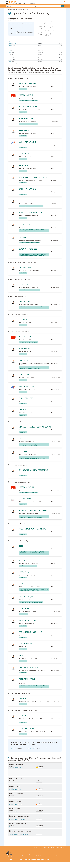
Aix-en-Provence (14, 748)
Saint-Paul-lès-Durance (12, 63)
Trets (9, 54)
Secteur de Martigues (16, 794)
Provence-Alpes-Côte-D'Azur (20, 9)
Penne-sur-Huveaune (12, 43)
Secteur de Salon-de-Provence (19, 816)
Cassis (9, 48)
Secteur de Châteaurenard (18, 823)
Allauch (9, 47)
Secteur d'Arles (15, 808)
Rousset (9, 57)
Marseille (12, 747)
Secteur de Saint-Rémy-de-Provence (21, 831)
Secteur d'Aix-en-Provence (18, 779)
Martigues (29, 747)
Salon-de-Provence (31, 748)
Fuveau (9, 52)
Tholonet (9, 61)
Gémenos (10, 45)
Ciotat (9, 50)
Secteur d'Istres (15, 786)
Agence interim (12, 9)
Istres (45, 747)
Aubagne (10, 41)
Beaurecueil (10, 59)
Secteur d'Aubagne (16, 801)
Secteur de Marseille (16, 764)
